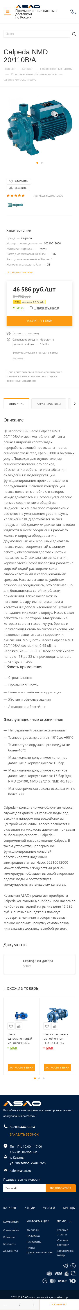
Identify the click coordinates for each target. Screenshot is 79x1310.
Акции (30, 1208)
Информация (38, 1221)
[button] (37, 162)
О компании (11, 1230)
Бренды (69, 1208)
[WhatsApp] (73, 1266)
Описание (16, 403)
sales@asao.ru (20, 1171)
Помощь (64, 1221)
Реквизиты (34, 1242)
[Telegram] (65, 1266)
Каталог (10, 1208)
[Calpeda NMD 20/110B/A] (39, 127)
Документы (10, 1251)
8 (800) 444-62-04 (73, 11)
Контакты (9, 1244)
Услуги (49, 1208)
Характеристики (49, 403)
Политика (33, 1236)
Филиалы (33, 1230)
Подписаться (60, 1188)
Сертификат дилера (38, 961)
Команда (9, 1237)
